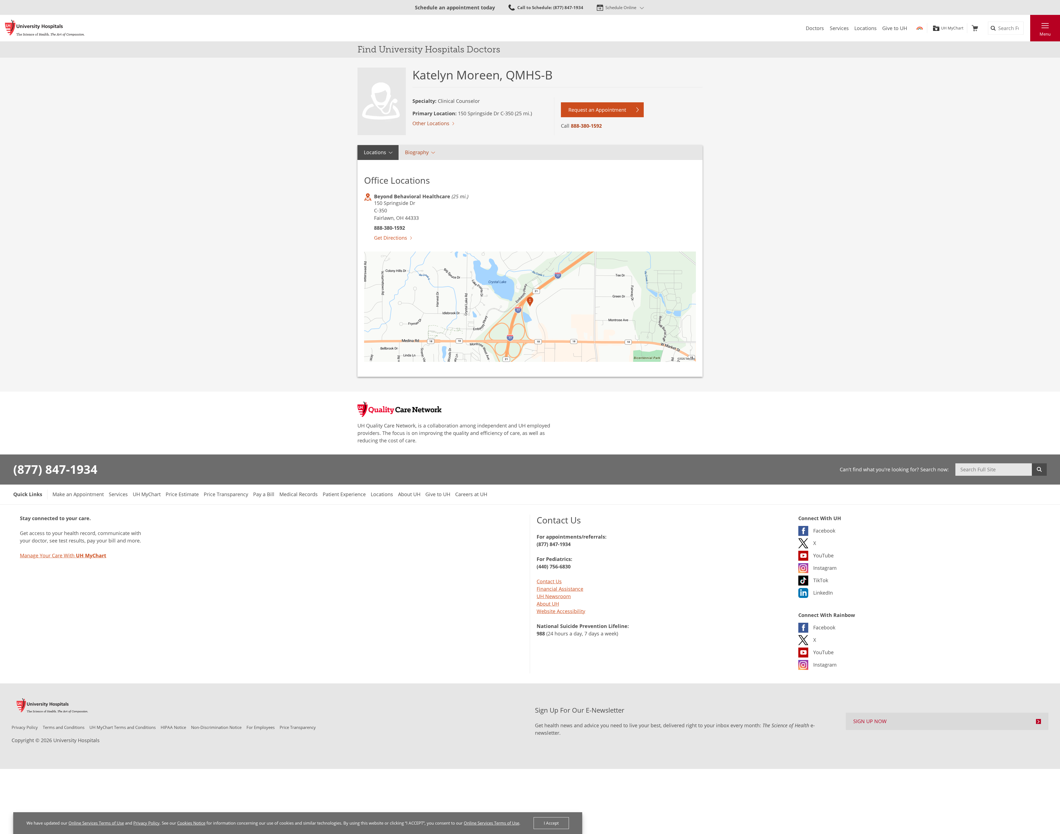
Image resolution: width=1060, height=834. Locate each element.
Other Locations (430, 123)
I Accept (551, 823)
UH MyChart (952, 28)
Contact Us (549, 581)
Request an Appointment (597, 109)
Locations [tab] (375, 152)
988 (541, 633)
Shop (975, 28)
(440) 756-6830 (554, 566)
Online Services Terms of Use (96, 823)
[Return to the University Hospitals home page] (44, 28)
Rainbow (919, 28)
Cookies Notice (191, 823)
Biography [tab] (417, 152)
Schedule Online (620, 7)
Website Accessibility (561, 611)
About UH (548, 603)
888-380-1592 (586, 125)
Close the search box (1027, 28)
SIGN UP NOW (870, 721)
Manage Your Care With (63, 555)
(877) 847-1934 (55, 469)
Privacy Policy (146, 823)
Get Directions (390, 237)
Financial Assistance (560, 589)
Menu (1045, 34)
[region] (530, 307)
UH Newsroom (554, 596)
